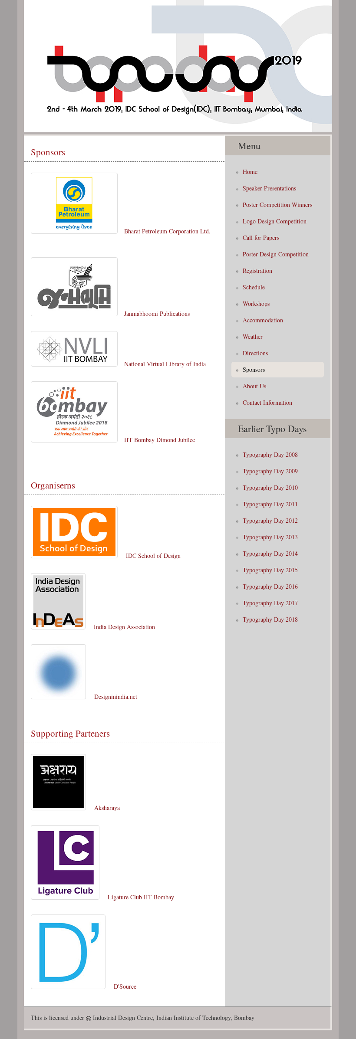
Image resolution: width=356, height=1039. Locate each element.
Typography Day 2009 (270, 471)
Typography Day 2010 (270, 487)
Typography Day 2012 (270, 520)
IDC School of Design (153, 555)
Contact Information (267, 402)
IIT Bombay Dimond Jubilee (159, 440)
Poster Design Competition (276, 254)
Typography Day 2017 (270, 603)
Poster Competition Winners (277, 204)
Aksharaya (107, 807)
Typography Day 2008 (270, 454)
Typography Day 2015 (270, 570)
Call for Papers (261, 237)
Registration (257, 270)
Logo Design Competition (275, 221)
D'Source (125, 986)
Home (250, 171)
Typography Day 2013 (270, 537)
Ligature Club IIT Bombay (141, 897)
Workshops (256, 303)
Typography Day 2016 (270, 586)
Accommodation (263, 320)
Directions (255, 353)
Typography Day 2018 (270, 619)
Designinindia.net (115, 696)
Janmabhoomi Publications (157, 313)
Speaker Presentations (269, 188)
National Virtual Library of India (165, 364)
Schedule (254, 287)
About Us (254, 386)
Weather (253, 336)
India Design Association (124, 627)
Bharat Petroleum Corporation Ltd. (167, 231)
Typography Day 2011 (270, 504)
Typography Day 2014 (270, 553)
